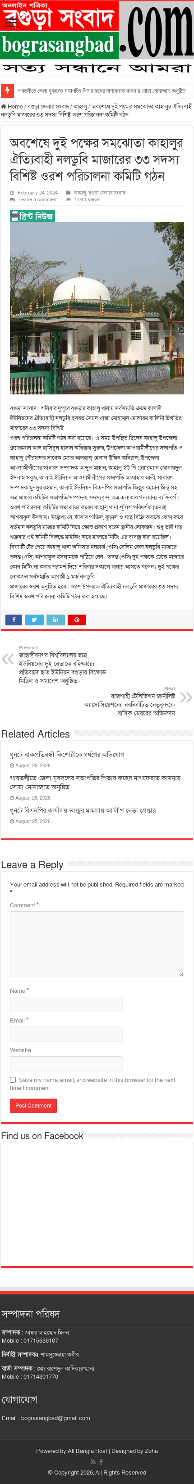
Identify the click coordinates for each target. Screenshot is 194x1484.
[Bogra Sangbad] (97, 38)
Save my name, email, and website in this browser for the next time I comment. (93, 1084)
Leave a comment (38, 199)
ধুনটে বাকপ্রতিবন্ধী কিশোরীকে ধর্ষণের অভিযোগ (67, 754)
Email (19, 1021)
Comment (24, 905)
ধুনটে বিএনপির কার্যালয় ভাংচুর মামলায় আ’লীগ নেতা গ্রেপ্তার (83, 810)
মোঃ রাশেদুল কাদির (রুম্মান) (65, 1369)
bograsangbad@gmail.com (55, 1418)
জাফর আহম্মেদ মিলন (47, 1333)
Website (20, 1050)
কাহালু (80, 107)
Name (19, 991)
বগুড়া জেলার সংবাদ (48, 107)
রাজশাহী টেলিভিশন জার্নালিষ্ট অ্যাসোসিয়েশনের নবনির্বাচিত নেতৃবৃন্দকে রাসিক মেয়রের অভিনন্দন (129, 701)
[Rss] (93, 1462)
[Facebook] (101, 1462)
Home (14, 107)
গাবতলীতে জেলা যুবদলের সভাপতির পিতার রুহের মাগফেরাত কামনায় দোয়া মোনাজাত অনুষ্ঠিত (101, 90)
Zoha (151, 1451)
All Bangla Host (87, 1451)
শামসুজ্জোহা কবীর (60, 1355)
